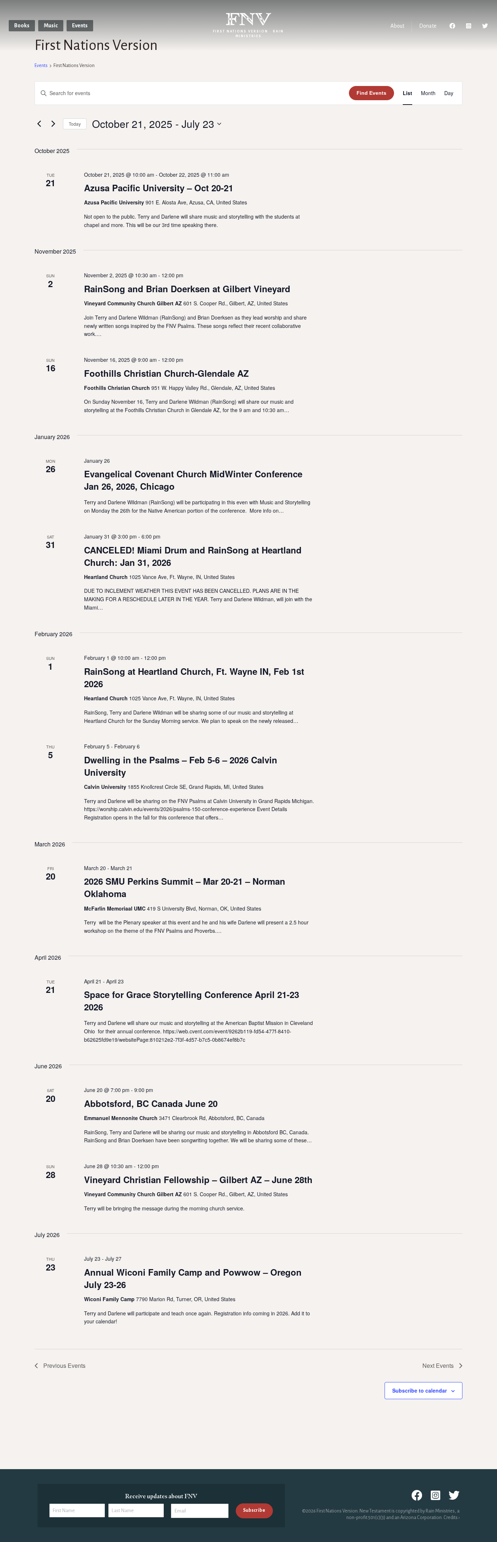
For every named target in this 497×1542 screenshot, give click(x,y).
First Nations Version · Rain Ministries (248, 34)
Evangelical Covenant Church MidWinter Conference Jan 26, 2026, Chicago (193, 479)
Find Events (371, 93)
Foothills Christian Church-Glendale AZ (166, 373)
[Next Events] (53, 124)
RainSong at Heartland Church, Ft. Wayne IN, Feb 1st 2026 (194, 677)
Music (51, 25)
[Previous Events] (39, 124)
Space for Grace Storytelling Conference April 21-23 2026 (191, 1000)
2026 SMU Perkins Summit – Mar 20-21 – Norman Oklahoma (184, 887)
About (397, 26)
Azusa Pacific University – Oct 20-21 (158, 187)
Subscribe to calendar (419, 1390)
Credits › (452, 1517)
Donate (428, 26)
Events (80, 25)
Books (21, 25)
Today (75, 124)
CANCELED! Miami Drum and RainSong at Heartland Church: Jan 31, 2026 (193, 556)
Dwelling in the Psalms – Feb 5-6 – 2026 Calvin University (180, 766)
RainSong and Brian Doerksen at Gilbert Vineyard (187, 288)
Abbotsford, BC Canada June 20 (151, 1103)
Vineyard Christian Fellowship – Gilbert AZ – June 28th (198, 1179)
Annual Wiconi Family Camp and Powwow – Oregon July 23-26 (193, 1278)
